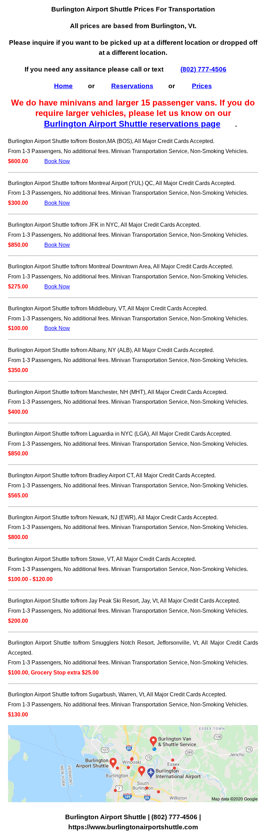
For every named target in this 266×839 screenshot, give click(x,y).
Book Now (57, 161)
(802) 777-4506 (203, 69)
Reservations (132, 86)
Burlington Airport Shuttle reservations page (132, 123)
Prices (202, 86)
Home (63, 86)
